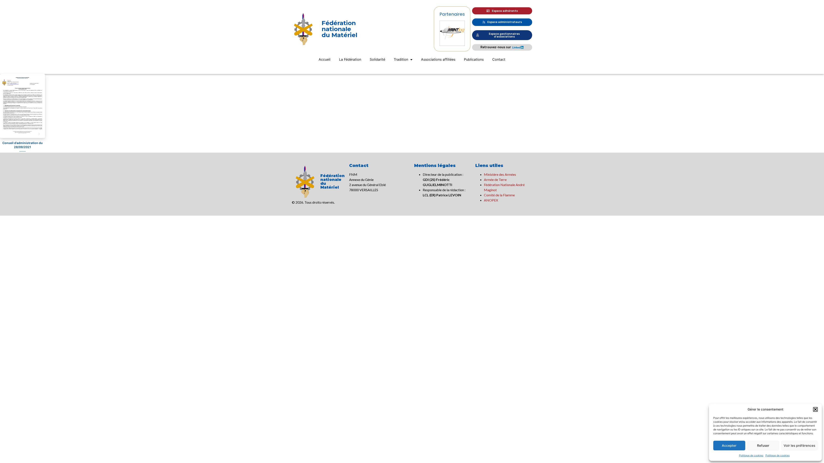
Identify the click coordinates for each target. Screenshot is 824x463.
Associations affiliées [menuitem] (438, 59)
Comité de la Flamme (499, 195)
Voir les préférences (799, 445)
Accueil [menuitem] (324, 59)
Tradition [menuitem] (401, 59)
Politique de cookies (751, 455)
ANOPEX (491, 200)
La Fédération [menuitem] (350, 59)
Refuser (763, 445)
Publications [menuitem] (474, 59)
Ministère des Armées (500, 174)
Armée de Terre (495, 179)
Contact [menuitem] (498, 59)
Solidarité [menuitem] (377, 59)
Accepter (729, 445)
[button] (815, 409)
